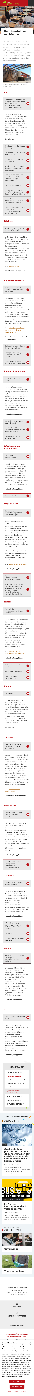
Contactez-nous (17, 1325)
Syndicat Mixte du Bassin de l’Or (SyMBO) (15, 154)
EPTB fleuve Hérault (13, 185)
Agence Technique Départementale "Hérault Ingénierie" (13, 578)
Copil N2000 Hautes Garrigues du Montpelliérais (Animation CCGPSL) (13, 864)
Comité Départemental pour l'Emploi (14, 422)
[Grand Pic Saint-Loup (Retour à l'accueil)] (17, 3)
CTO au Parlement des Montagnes (14, 666)
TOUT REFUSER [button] (17, 1386)
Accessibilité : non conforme (17, 1288)
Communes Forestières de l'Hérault (14, 939)
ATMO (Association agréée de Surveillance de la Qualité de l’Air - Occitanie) (14, 926)
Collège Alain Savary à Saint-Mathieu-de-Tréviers (13, 355)
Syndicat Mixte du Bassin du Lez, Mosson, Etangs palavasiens (15, 168)
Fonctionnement (14, 1076)
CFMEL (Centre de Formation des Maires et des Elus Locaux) (15, 430)
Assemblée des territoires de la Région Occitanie (14, 611)
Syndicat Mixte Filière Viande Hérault (13, 883)
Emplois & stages (14, 1104)
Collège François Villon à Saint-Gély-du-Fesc (15, 347)
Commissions (15, 1087)
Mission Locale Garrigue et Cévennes (14, 437)
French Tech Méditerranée (10, 456)
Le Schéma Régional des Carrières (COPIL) (15, 677)
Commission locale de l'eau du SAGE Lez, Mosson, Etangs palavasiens (14, 177)
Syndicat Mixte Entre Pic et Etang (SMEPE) (14, 229)
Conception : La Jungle (17, 1294)
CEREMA (8, 934)
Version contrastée (17, 1316)
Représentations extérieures (15, 1091)
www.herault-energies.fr (18, 564)
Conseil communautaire (18, 1080)
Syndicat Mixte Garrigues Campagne (15, 147)
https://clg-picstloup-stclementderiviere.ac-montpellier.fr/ (14, 330)
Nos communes (13, 1096)
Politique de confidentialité (17, 1292)
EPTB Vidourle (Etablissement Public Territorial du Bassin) (14, 201)
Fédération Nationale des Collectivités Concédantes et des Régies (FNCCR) (15, 210)
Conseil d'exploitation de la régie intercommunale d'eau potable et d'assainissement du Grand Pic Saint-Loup (15, 103)
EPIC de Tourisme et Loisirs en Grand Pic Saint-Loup (13, 746)
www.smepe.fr (14, 266)
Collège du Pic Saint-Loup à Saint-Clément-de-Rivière (14, 290)
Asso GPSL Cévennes (13, 672)
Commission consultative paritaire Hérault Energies (13, 513)
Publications (13, 1100)
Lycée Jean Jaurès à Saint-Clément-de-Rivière (15, 362)
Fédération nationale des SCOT (15, 1017)
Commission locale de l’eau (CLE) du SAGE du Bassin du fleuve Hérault (15, 192)
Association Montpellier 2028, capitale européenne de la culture (14, 958)
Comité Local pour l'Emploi (12, 379)
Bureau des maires (17, 1083)
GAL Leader (9, 693)
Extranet (17, 1307)
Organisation (13, 1072)
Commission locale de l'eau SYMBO (14, 160)
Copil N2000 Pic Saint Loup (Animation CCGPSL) (13, 814)
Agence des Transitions (14, 496)
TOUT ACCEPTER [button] (17, 1381)
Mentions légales (17, 1290)
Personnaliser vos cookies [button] (16, 1392)
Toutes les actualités (11, 1227)
